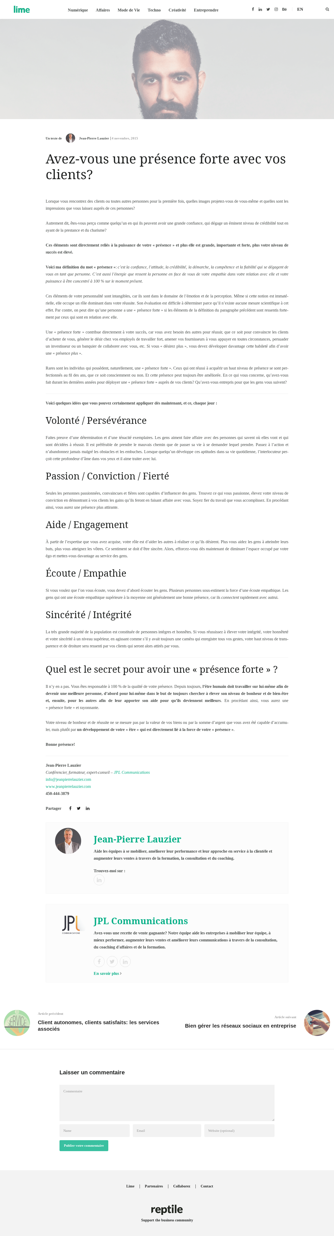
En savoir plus (106, 973)
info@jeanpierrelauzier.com (68, 779)
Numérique (78, 10)
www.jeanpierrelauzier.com (68, 786)
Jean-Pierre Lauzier (94, 138)
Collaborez (181, 1186)
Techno (154, 10)
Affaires (103, 10)
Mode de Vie (129, 10)
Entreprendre (206, 10)
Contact (207, 1186)
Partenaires (154, 1186)
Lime (130, 1186)
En (300, 9)
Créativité (177, 10)
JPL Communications (132, 772)
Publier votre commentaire (84, 1145)
